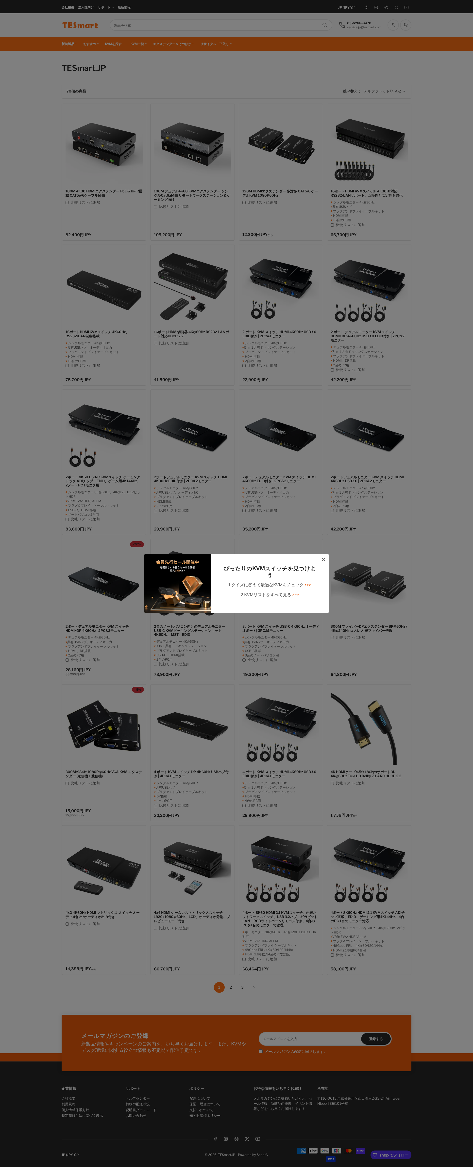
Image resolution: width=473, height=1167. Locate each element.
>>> (307, 584)
